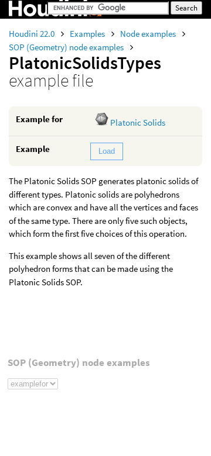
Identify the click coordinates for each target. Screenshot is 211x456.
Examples (88, 33)
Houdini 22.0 (32, 33)
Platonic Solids (137, 122)
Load (106, 151)
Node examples (149, 33)
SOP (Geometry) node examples (67, 47)
